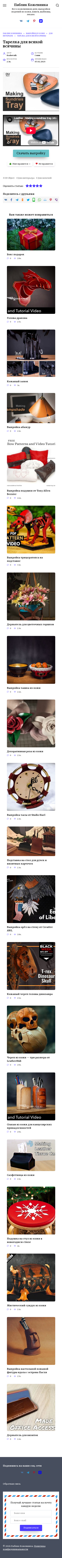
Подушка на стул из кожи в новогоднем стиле (24, 1240)
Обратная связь (12, 1484)
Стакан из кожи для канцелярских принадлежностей (29, 1126)
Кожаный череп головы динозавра (30, 993)
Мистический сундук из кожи (26, 1305)
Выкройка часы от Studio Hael (26, 814)
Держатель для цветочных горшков (30, 624)
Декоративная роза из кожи (25, 751)
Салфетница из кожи (20, 1175)
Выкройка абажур (18, 427)
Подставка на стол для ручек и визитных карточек (27, 862)
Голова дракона (17, 317)
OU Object (9, 178)
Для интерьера (26, 178)
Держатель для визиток (22, 1435)
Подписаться (31, 1527)
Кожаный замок (17, 381)
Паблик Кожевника (31, 5)
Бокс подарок (15, 254)
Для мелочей (44, 178)
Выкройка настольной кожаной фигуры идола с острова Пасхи (27, 1370)
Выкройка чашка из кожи (24, 687)
